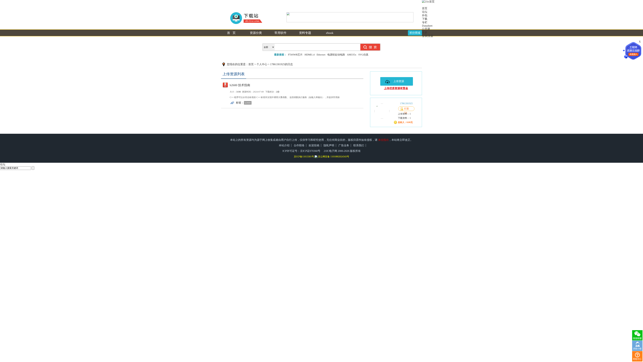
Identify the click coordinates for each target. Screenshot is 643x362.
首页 (251, 64)
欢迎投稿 (314, 145)
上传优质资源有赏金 (396, 88)
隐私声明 (329, 145)
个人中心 (262, 64)
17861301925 (406, 103)
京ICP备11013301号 (304, 156)
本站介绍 (284, 145)
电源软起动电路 (336, 54)
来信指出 (383, 139)
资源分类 (256, 33)
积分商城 (415, 32)
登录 (424, 36)
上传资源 (398, 81)
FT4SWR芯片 (295, 54)
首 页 (231, 33)
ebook (329, 33)
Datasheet (427, 25)
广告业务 (343, 145)
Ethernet (321, 54)
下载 (424, 18)
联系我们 (358, 145)
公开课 (426, 28)
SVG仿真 (363, 54)
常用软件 (280, 33)
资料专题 (305, 33)
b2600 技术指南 (240, 85)
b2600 (248, 103)
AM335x (351, 54)
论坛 (424, 11)
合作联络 (299, 145)
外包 (424, 15)
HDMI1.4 (310, 54)
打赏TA (406, 109)
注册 (430, 36)
